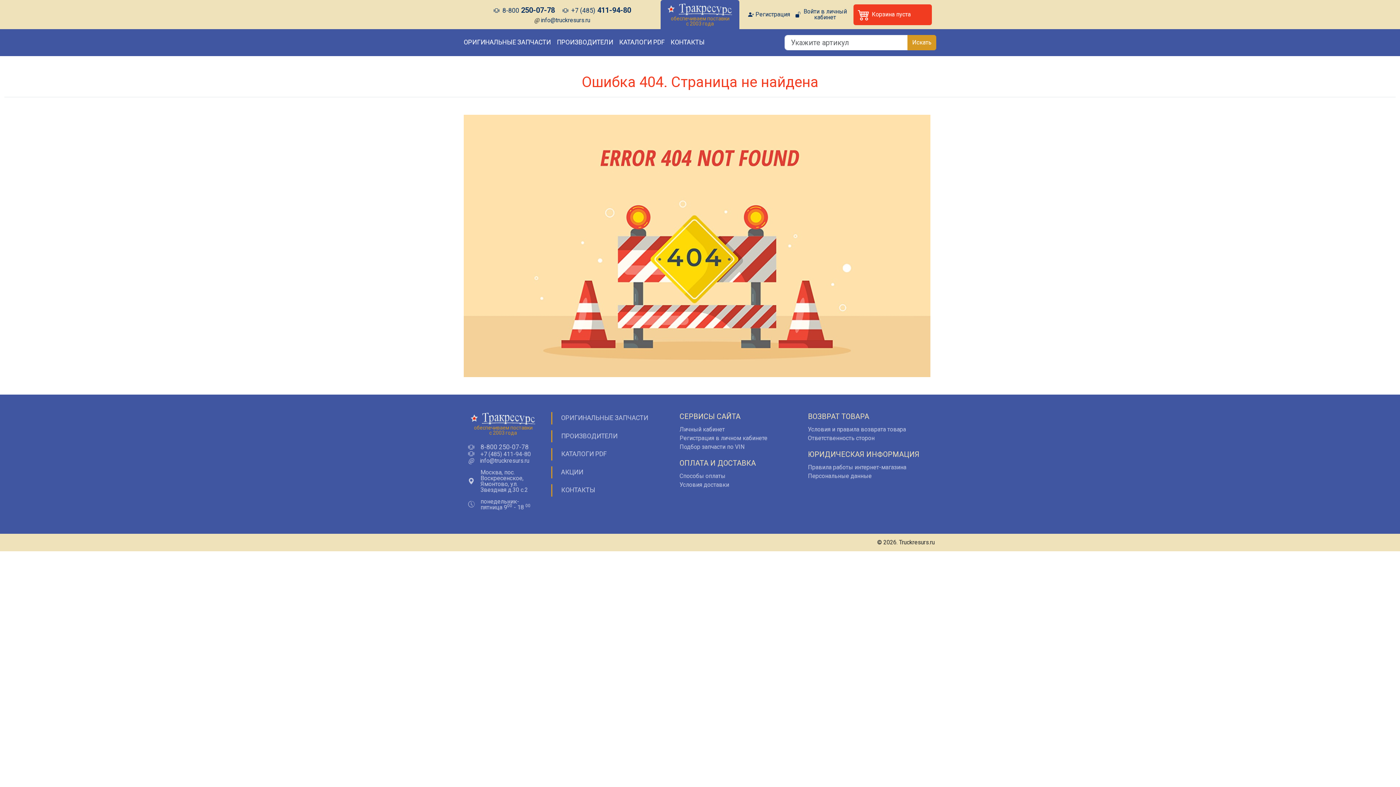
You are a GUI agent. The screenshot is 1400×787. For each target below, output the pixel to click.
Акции (572, 472)
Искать (922, 42)
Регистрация (772, 14)
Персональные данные (840, 476)
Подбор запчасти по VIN (712, 446)
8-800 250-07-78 (505, 447)
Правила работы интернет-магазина (857, 467)
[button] (892, 14)
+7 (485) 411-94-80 (506, 454)
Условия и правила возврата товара (857, 429)
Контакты (687, 42)
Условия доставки (704, 484)
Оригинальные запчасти (507, 42)
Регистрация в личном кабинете (723, 438)
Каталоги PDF (642, 42)
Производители (585, 42)
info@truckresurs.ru (565, 20)
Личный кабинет (702, 429)
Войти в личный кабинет (825, 14)
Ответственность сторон (841, 438)
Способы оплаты (703, 476)
